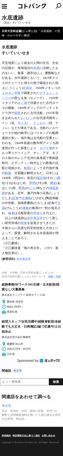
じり (32, 188)
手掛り (38, 213)
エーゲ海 (46, 148)
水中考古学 (35, 218)
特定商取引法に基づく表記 (26, 435)
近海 (15, 198)
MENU (4, 6)
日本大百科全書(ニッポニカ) (19, 31)
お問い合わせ (48, 435)
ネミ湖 (22, 103)
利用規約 (6, 435)
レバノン (27, 118)
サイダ (22, 123)
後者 (11, 213)
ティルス (39, 123)
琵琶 (32, 183)
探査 (17, 113)
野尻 (22, 188)
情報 (50, 276)
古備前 (26, 198)
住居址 (27, 88)
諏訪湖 (41, 178)
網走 (53, 183)
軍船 (26, 208)
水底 (36, 68)
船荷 (27, 168)
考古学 (17, 370)
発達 (24, 223)
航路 (8, 173)
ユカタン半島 (11, 93)
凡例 (58, 276)
